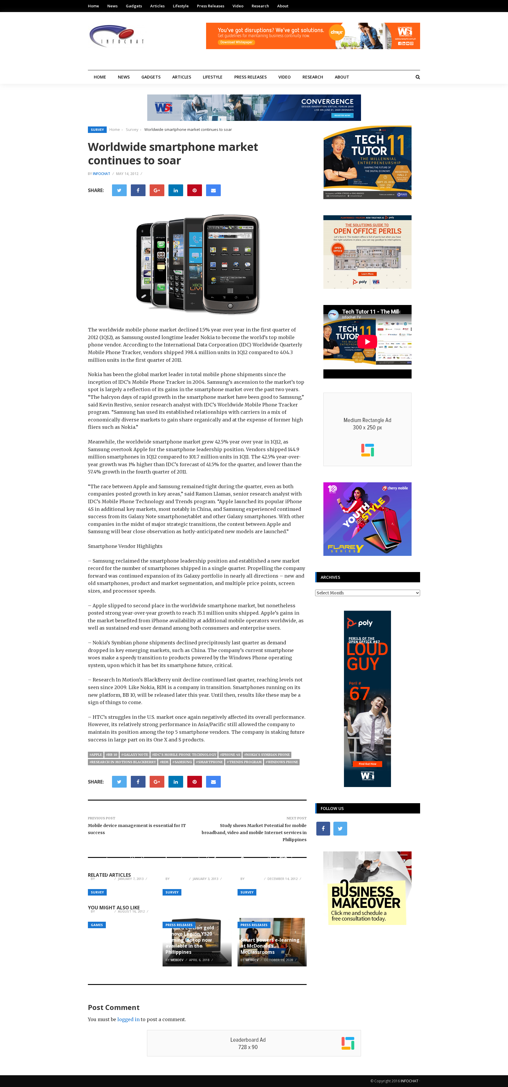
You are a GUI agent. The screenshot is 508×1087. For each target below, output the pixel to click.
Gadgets (134, 6)
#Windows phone (281, 762)
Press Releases (210, 6)
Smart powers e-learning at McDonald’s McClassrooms (270, 946)
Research (260, 6)
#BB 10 (111, 755)
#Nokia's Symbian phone (267, 755)
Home (93, 6)
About (282, 6)
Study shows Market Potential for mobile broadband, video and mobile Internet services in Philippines (254, 832)
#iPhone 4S (230, 755)
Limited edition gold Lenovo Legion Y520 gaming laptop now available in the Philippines (190, 939)
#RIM (164, 762)
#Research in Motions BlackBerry (122, 762)
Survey (97, 129)
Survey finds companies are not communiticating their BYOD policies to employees (121, 861)
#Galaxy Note (134, 755)
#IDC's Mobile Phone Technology (184, 755)
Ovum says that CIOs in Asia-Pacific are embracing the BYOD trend (271, 865)
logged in (128, 1019)
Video (238, 6)
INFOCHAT (409, 1080)
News (112, 6)
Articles (157, 6)
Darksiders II (105, 903)
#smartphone (209, 762)
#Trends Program (244, 762)
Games (97, 925)
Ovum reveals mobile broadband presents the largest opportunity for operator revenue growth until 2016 (196, 858)
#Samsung (182, 762)
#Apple (95, 755)
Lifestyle (181, 6)
